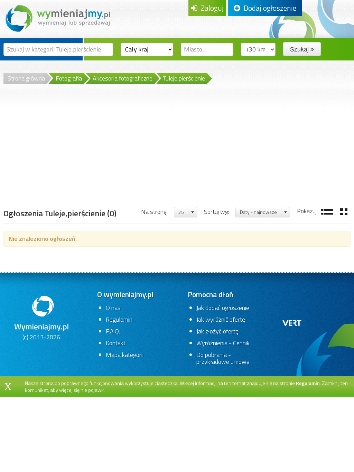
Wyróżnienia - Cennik (223, 343)
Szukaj (300, 49)
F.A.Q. (113, 331)
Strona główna (26, 78)
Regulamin (119, 319)
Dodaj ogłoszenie (268, 7)
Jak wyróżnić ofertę (220, 319)
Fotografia (69, 78)
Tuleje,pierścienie (184, 78)
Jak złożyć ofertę (217, 331)
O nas (113, 307)
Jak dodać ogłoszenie (222, 307)
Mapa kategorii (124, 354)
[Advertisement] (177, 154)
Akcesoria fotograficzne (122, 78)
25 (181, 212)
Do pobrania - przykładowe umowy (223, 358)
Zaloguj (210, 7)
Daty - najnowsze (258, 212)
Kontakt (115, 343)
